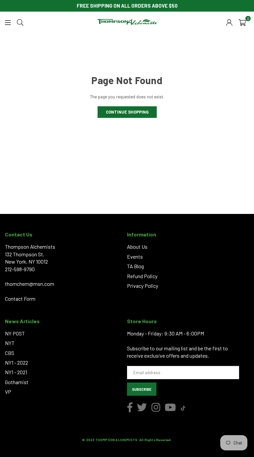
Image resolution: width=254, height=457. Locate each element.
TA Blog (135, 266)
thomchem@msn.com (29, 283)
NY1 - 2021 (16, 372)
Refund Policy (142, 276)
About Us (137, 246)
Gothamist (16, 382)
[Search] (20, 22)
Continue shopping (127, 112)
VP (8, 391)
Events (135, 256)
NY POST (15, 333)
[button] (242, 22)
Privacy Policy (142, 285)
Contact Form (20, 298)
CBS (9, 353)
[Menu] (8, 22)
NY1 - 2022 (16, 362)
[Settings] (229, 22)
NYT (10, 343)
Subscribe (141, 389)
